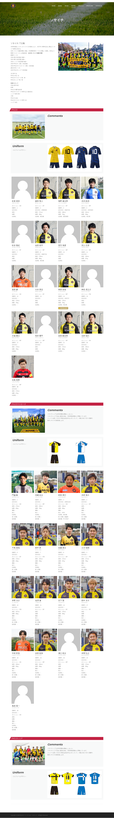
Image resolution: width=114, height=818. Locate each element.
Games (60, 6)
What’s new (89, 6)
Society (73, 6)
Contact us (99, 6)
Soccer (67, 6)
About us (81, 6)
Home (53, 6)
